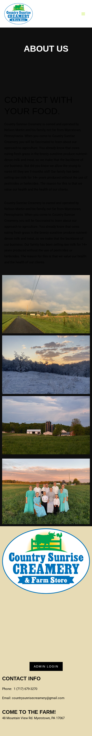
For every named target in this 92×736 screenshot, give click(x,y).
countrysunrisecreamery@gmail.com (38, 698)
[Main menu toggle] (83, 13)
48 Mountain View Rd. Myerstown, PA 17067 (33, 718)
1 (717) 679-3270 (25, 689)
